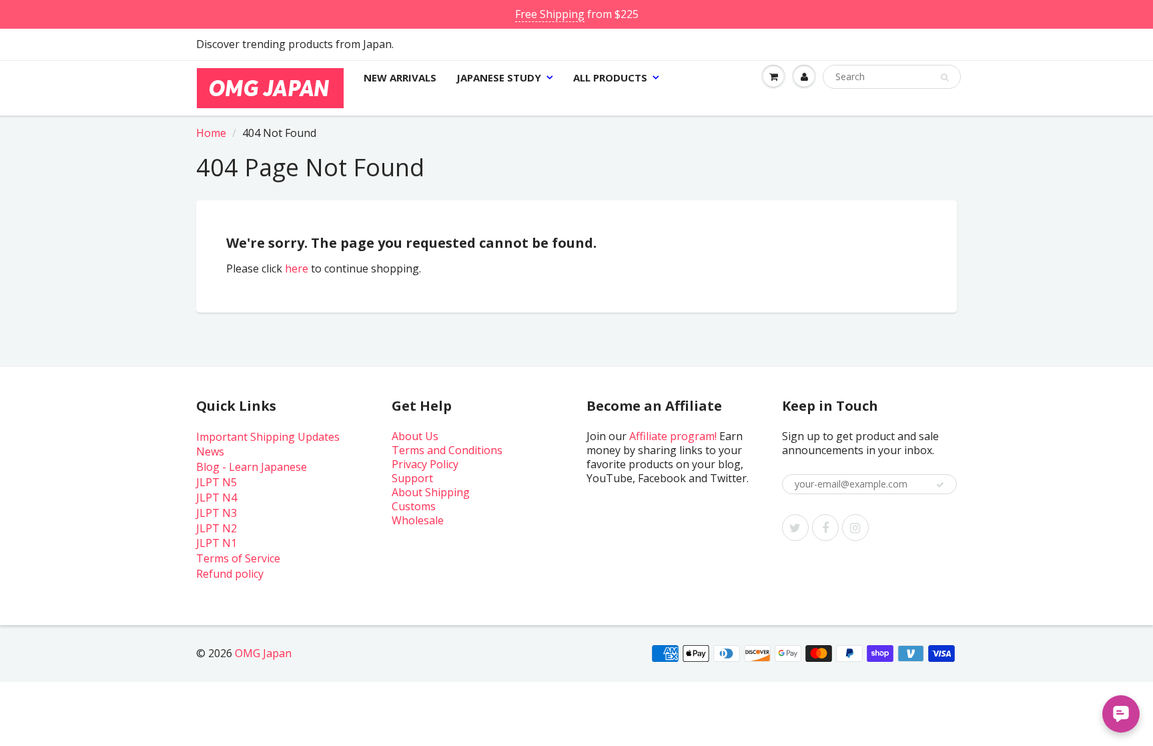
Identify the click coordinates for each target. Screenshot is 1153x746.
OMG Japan (263, 653)
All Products (610, 77)
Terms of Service (238, 558)
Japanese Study (498, 77)
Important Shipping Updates (268, 436)
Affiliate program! (673, 436)
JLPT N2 (216, 528)
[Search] (944, 77)
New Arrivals (400, 77)
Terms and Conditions (447, 450)
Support (412, 478)
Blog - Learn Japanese (251, 466)
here (296, 268)
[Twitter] (795, 527)
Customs (414, 506)
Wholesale (418, 520)
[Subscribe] (940, 485)
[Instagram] (855, 527)
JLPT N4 (216, 497)
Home (211, 133)
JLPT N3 (216, 513)
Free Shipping (550, 14)
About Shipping (431, 492)
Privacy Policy (425, 464)
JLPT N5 (216, 482)
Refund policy (230, 573)
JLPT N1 (216, 543)
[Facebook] (825, 527)
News (210, 451)
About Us (415, 436)
